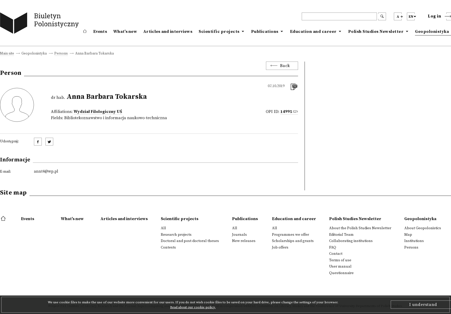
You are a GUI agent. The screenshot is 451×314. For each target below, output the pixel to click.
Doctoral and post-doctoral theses (190, 241)
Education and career (313, 31)
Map (408, 234)
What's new (125, 31)
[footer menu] (4, 219)
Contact (335, 253)
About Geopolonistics (422, 228)
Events (100, 31)
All (163, 228)
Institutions (414, 241)
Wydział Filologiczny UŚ (98, 111)
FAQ (332, 247)
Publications (264, 31)
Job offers (280, 247)
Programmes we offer (290, 234)
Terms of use (340, 260)
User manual (340, 266)
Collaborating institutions (351, 241)
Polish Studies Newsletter (376, 31)
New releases (244, 241)
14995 (286, 111)
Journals (239, 234)
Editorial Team (341, 234)
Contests (168, 247)
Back (285, 65)
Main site (7, 54)
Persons (61, 54)
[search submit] (382, 16)
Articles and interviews (167, 31)
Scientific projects (219, 31)
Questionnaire (341, 273)
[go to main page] (40, 24)
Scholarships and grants (293, 241)
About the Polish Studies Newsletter (360, 228)
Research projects (176, 234)
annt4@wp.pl (46, 171)
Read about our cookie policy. (193, 307)
